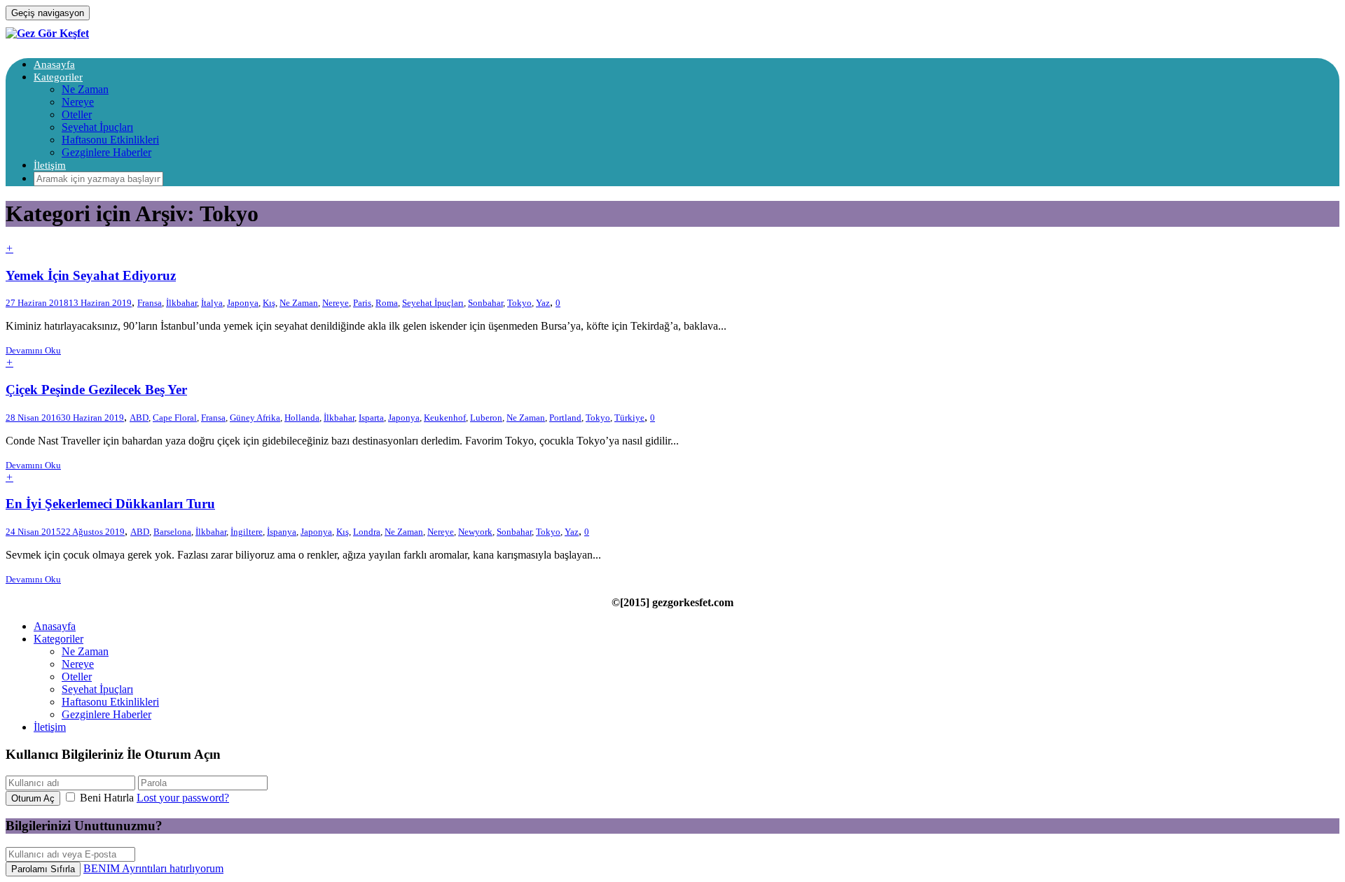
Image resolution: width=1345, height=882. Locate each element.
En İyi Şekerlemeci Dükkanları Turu (110, 503)
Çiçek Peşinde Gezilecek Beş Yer (96, 389)
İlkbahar (181, 303)
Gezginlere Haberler (106, 152)
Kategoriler (58, 77)
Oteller (77, 114)
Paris (362, 303)
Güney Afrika (255, 417)
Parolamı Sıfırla (43, 869)
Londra (366, 531)
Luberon (486, 417)
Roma (386, 303)
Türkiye (629, 417)
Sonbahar (485, 303)
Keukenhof (445, 417)
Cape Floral (175, 417)
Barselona (172, 531)
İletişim (50, 165)
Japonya (242, 303)
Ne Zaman (85, 89)
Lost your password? (183, 798)
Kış (269, 303)
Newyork (475, 531)
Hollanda (301, 417)
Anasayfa (54, 64)
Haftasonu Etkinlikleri (110, 140)
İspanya (281, 531)
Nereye (78, 102)
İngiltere (246, 531)
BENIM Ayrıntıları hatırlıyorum (153, 868)
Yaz (543, 303)
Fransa (149, 303)
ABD (139, 417)
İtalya (212, 303)
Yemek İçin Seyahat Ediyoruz (91, 275)
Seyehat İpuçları (97, 127)
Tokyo (519, 303)
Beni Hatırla (107, 798)
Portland (565, 417)
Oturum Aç (33, 798)
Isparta (371, 417)
